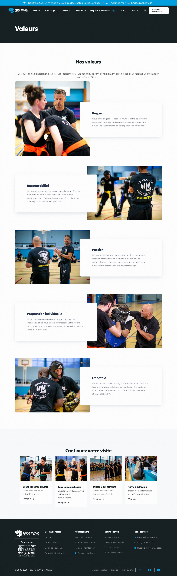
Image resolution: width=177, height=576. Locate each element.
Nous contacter (141, 531)
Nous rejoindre (82, 531)
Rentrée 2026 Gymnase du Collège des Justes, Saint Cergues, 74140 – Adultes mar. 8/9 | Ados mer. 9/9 (88, 3)
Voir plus (27, 499)
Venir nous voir (112, 531)
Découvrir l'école (53, 531)
